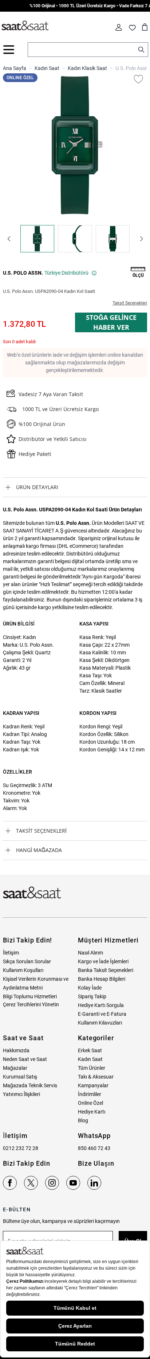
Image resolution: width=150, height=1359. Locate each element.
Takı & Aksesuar (96, 1077)
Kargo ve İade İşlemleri (103, 961)
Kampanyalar (93, 1085)
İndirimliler (89, 1094)
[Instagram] (52, 1182)
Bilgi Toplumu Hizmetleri (30, 996)
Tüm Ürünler (91, 1068)
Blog (83, 1120)
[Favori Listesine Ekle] (138, 79)
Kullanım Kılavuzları (100, 1023)
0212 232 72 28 (20, 1148)
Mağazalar (15, 1068)
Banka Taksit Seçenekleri (105, 970)
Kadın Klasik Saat (87, 68)
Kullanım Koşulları (23, 970)
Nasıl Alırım (90, 953)
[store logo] (25, 25)
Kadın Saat (47, 68)
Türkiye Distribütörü (66, 273)
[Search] (141, 49)
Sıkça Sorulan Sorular (27, 961)
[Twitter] (31, 1182)
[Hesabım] (119, 27)
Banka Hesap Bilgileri (101, 979)
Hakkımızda (16, 1050)
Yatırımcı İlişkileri (21, 1094)
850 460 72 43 (94, 1148)
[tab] (75, 487)
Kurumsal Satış (20, 1077)
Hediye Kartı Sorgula (101, 1005)
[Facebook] (9, 1182)
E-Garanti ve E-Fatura (102, 1014)
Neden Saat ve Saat (25, 1059)
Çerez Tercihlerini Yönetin (31, 1004)
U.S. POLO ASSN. (23, 273)
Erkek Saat (90, 1050)
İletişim (11, 953)
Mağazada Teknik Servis (30, 1085)
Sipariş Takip (92, 996)
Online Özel (90, 1103)
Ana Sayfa (14, 68)
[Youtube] (73, 1182)
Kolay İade (90, 988)
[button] (9, 239)
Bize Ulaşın (96, 1163)
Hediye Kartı (91, 1112)
